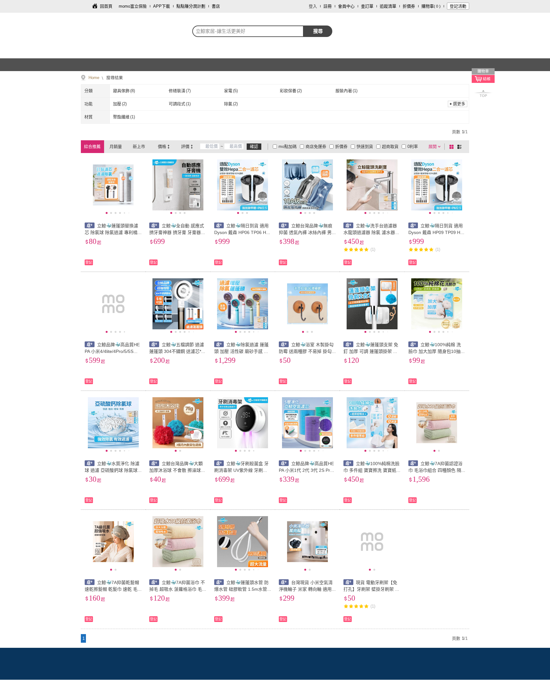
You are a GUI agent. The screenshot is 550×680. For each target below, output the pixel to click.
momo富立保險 (133, 6)
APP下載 (161, 6)
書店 (216, 6)
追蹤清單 (388, 6)
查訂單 (367, 6)
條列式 (460, 146)
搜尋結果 (114, 77)
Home (93, 77)
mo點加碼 (288, 146)
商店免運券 (316, 146)
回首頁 (106, 6)
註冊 (327, 6)
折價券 (409, 6)
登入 (313, 6)
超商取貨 (390, 146)
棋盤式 (452, 146)
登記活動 (458, 6)
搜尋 (318, 31)
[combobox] (248, 31)
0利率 (412, 146)
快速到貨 (364, 146)
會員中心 (346, 6)
